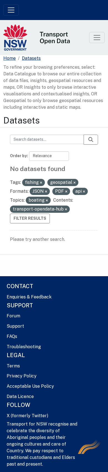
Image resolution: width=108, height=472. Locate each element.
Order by (18, 156)
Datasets (31, 58)
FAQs (12, 336)
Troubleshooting (24, 346)
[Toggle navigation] (11, 10)
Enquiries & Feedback (29, 297)
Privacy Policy (22, 376)
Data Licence (20, 396)
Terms (13, 366)
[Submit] (91, 140)
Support (15, 326)
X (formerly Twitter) (27, 415)
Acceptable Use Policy (30, 386)
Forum (13, 315)
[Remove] (41, 182)
